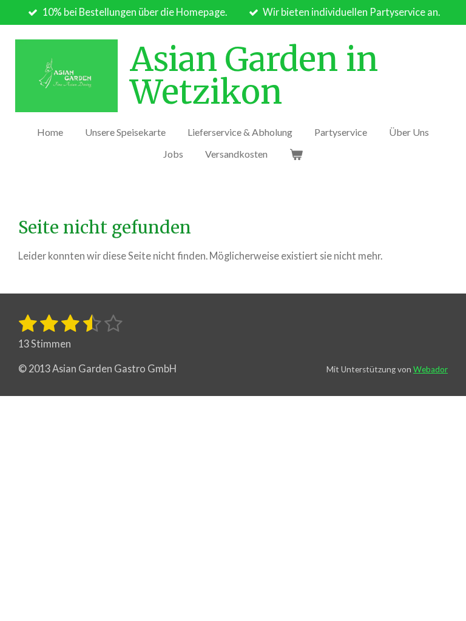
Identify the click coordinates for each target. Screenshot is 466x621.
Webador (430, 369)
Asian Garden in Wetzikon (254, 76)
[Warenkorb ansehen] (296, 154)
